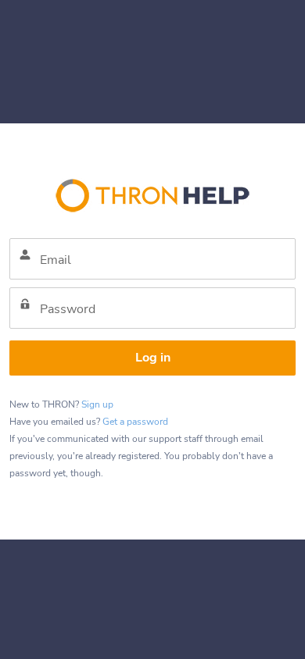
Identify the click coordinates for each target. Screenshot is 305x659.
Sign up (97, 404)
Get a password (135, 421)
